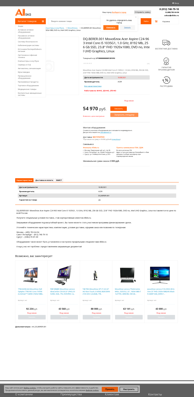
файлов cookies (92, 390)
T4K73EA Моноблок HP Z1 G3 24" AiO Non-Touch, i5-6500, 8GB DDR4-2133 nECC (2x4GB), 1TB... (96, 291)
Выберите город (119, 12)
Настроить (129, 389)
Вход (177, 3)
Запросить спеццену (124, 115)
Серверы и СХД (24, 64)
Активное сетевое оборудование (26, 31)
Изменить (110, 27)
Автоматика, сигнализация (29, 68)
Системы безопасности (28, 41)
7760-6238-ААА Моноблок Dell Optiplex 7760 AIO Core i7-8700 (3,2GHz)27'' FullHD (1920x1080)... (30, 291)
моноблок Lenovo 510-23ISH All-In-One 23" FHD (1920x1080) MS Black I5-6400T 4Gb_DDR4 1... (161, 291)
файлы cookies (30, 388)
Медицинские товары (27, 89)
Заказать (118, 108)
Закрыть (127, 27)
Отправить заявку (142, 12)
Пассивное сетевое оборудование (26, 37)
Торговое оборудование (28, 85)
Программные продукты (28, 82)
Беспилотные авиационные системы (30, 94)
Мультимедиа (24, 72)
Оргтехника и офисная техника (27, 56)
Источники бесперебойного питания (30, 50)
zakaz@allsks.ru (171, 15)
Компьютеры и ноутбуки (28, 61)
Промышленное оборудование (24, 77)
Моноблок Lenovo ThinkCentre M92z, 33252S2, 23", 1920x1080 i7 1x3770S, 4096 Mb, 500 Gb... (128, 291)
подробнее (116, 139)
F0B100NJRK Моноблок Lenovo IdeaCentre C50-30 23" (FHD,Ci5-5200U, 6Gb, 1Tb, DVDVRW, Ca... (62, 291)
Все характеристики (92, 86)
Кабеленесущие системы (28, 45)
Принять (109, 389)
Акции (20, 26)
